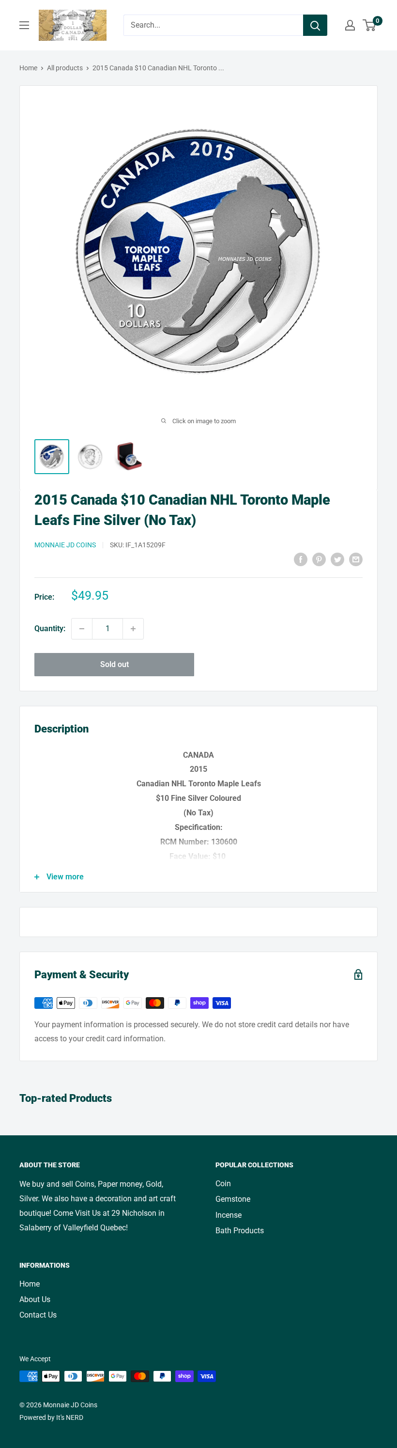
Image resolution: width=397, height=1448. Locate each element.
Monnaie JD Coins (65, 545)
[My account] (350, 25)
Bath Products (239, 1230)
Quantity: (49, 628)
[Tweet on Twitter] (337, 559)
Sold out (114, 664)
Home (28, 68)
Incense (228, 1215)
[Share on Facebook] (300, 559)
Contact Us (38, 1315)
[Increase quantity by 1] (133, 629)
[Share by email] (356, 559)
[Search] (315, 25)
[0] (370, 25)
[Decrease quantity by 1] (82, 629)
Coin (223, 1183)
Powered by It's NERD (51, 1417)
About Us (34, 1299)
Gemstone (232, 1199)
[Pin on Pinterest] (319, 559)
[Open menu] (24, 25)
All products (65, 68)
